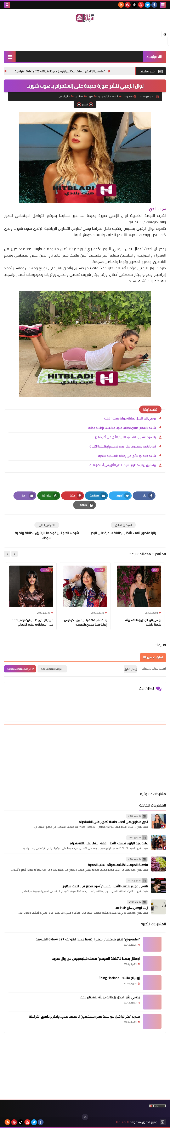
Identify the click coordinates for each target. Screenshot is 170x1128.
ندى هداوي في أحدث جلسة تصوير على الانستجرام (113, 822)
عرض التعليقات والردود (19, 668)
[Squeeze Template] (163, 1122)
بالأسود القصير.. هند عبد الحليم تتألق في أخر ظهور (125, 437)
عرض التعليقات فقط (51, 668)
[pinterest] (128, 5)
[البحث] (7, 5)
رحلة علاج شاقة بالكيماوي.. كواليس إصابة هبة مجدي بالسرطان (85, 622)
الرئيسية (152, 57)
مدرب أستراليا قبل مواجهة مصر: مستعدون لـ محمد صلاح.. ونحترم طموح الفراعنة (84, 1016)
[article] (46, 531)
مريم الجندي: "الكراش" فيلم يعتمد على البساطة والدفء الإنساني (32, 622)
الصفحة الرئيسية (109, 96)
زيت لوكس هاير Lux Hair (131, 907)
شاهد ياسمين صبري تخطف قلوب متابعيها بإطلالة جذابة (122, 427)
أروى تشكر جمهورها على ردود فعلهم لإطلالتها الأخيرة (123, 446)
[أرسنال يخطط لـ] (152, 963)
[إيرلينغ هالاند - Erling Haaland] (152, 982)
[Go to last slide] (14, 554)
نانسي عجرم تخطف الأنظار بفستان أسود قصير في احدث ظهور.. (105, 886)
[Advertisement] (85, 36)
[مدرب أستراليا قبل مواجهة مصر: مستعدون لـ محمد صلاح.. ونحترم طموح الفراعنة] (152, 1021)
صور (91, 96)
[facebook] (154, 5)
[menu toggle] (163, 5)
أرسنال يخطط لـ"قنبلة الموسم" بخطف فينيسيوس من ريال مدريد (96, 958)
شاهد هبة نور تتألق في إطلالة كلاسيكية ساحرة (127, 455)
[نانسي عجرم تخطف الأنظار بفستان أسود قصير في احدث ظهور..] (158, 885)
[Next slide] (7, 554)
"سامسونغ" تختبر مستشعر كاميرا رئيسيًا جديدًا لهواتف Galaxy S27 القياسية (88, 71)
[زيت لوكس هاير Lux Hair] (158, 906)
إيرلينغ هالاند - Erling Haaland (119, 978)
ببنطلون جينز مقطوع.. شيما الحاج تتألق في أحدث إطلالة (123, 465)
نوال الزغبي (64, 96)
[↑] (85, 1117)
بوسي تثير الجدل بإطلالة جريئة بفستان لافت (130, 418)
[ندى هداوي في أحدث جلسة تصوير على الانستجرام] (158, 821)
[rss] (121, 5)
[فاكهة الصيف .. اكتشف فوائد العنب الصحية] (158, 864)
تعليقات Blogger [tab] (153, 657)
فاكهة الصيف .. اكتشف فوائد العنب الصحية (118, 865)
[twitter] (148, 5)
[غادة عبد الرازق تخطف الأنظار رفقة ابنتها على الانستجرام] (158, 842)
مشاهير (79, 96)
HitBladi (121, 1122)
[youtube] (141, 5)
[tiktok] (134, 5)
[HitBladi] (85, 18)
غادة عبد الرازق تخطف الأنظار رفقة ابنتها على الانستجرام (109, 843)
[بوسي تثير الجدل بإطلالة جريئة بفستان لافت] (152, 1002)
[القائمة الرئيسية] (10, 56)
